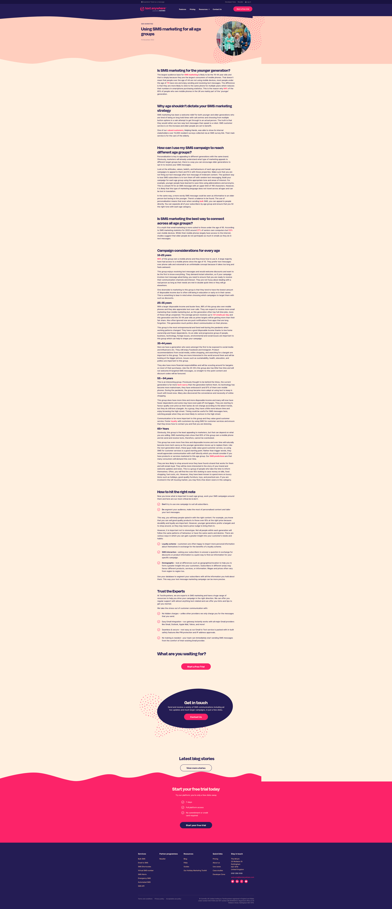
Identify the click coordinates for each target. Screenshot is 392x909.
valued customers (175, 130)
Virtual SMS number (146, 870)
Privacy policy (159, 899)
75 (168, 83)
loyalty (174, 421)
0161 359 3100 (236, 873)
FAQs (186, 863)
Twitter (232, 881)
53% (230, 230)
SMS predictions (217, 456)
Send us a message (157, 2)
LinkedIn (237, 881)
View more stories (196, 768)
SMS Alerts (142, 874)
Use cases (217, 867)
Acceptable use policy (173, 899)
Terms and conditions (145, 899)
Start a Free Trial (196, 666)
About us (216, 863)
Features (182, 9)
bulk (201, 201)
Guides (186, 867)
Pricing (192, 9)
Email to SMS (143, 863)
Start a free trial (243, 9)
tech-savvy (182, 385)
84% (226, 88)
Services (142, 854)
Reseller (240, 2)
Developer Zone (230, 2)
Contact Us (217, 9)
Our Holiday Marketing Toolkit (195, 870)
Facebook (241, 881)
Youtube (246, 881)
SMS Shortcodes (144, 867)
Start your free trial (196, 825)
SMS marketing (191, 75)
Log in (248, 2)
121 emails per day (221, 315)
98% (159, 259)
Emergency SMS (144, 878)
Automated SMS (144, 882)
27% (199, 230)
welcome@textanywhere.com (242, 877)
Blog (185, 859)
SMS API (141, 886)
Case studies (218, 870)
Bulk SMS (141, 859)
